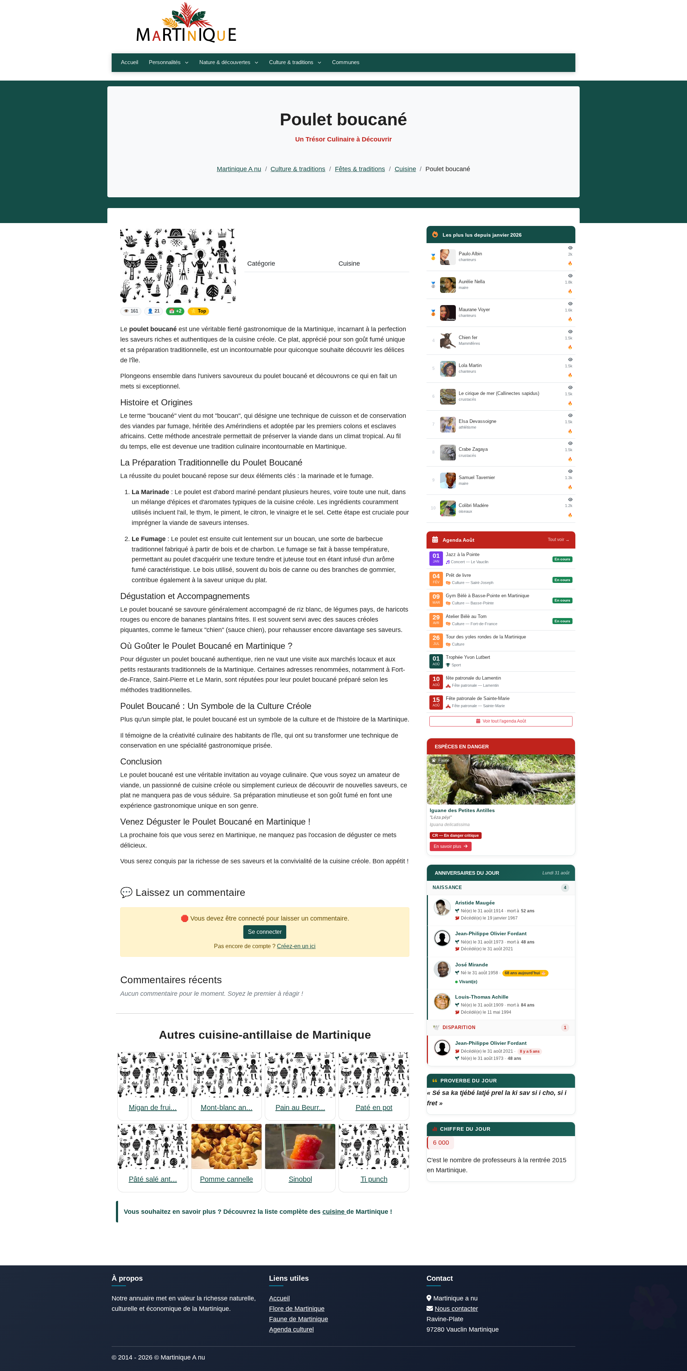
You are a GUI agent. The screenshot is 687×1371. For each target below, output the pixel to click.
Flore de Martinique (297, 1308)
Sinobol (300, 1179)
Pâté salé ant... (153, 1179)
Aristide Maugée (475, 903)
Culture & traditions (291, 62)
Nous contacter (456, 1308)
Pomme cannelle (226, 1179)
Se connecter (265, 932)
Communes (346, 62)
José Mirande (471, 964)
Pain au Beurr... (300, 1107)
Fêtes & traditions (360, 169)
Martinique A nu (239, 169)
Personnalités (165, 62)
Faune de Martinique (298, 1319)
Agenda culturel (291, 1329)
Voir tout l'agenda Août (504, 721)
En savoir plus (448, 846)
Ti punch (374, 1179)
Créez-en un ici (296, 946)
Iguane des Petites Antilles (462, 810)
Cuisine (405, 169)
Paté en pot (374, 1107)
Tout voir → (559, 539)
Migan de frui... (153, 1107)
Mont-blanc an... (227, 1107)
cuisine (334, 1211)
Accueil (129, 62)
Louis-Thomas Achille (481, 997)
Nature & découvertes (224, 62)
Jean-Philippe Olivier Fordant (491, 933)
